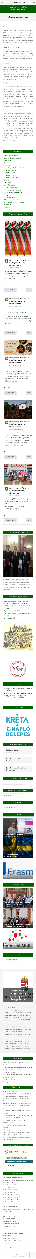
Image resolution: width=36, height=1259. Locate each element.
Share (28, 290)
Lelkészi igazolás (13, 750)
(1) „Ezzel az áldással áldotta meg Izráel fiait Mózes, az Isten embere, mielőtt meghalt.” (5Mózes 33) (17, 1098)
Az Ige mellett (18, 1087)
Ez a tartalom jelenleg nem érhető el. (16, 312)
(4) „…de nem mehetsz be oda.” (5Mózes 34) (17, 1094)
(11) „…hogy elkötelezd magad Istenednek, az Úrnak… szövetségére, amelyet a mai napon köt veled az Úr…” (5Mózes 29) (17, 1132)
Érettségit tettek (9, 618)
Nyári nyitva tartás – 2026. (12, 611)
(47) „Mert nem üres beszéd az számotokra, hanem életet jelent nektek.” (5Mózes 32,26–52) (17, 1105)
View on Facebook (10, 290)
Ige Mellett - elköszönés (10, 1091)
